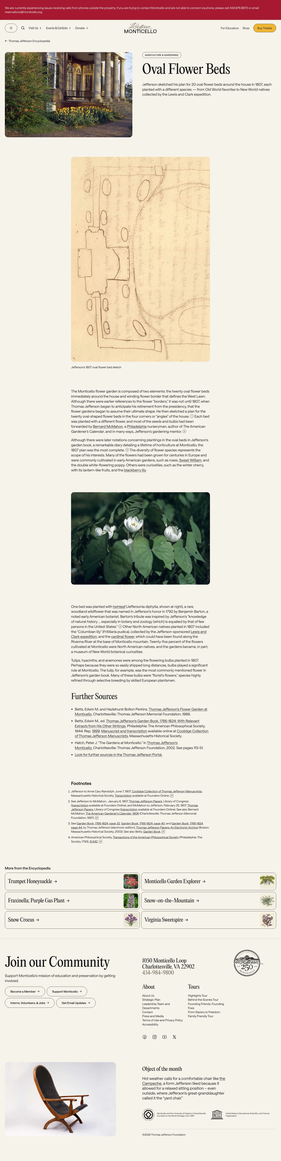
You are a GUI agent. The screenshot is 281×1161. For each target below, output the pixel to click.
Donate (80, 28)
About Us (148, 995)
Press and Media (153, 1016)
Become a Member (23, 991)
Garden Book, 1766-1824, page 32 (98, 823)
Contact (147, 1012)
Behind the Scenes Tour (203, 999)
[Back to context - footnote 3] (163, 831)
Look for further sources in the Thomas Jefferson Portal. (118, 754)
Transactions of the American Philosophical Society (146, 837)
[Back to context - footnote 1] (171, 795)
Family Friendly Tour (200, 1016)
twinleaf (119, 606)
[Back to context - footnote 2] (96, 817)
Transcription (123, 795)
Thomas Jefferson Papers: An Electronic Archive (167, 827)
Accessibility (150, 1024)
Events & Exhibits (56, 28)
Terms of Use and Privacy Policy (162, 1020)
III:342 (93, 841)
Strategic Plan (151, 999)
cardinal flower (122, 636)
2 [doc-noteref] (184, 431)
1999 (96, 731)
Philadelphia (137, 426)
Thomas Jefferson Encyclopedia (29, 40)
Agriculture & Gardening (161, 55)
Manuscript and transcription (124, 731)
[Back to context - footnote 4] (100, 841)
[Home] (140, 28)
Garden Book (151, 831)
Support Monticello (65, 991)
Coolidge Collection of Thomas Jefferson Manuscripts (167, 791)
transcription (80, 805)
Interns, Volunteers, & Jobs (27, 1003)
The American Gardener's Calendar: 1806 (112, 813)
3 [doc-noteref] (127, 450)
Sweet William (190, 460)
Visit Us (33, 28)
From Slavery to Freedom (204, 1012)
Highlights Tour (197, 995)
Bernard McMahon (108, 426)
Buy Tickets (264, 28)
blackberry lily (135, 470)
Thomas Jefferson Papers (145, 801)
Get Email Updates (74, 1003)
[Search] (23, 28)
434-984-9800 (158, 973)
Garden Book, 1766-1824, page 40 (143, 823)
